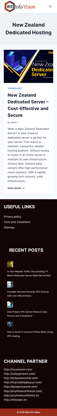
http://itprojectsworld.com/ (21, 386)
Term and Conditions (17, 222)
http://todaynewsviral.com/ (21, 378)
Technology (15, 88)
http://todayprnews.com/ (19, 373)
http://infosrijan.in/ (15, 399)
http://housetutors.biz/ (18, 369)
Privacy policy (12, 216)
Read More (16, 188)
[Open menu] (50, 6)
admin (14, 122)
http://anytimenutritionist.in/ (21, 395)
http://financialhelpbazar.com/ (23, 382)
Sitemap (9, 227)
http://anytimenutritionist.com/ (23, 391)
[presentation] (28, 66)
